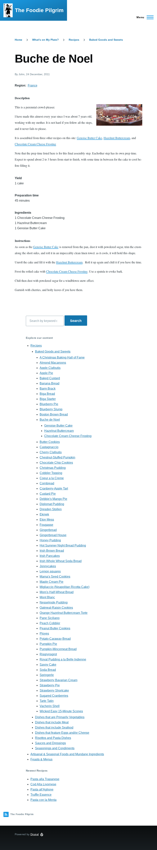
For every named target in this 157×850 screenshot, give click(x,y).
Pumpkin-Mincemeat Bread (58, 649)
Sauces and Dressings (50, 743)
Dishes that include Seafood (54, 727)
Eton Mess (47, 519)
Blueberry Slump (51, 409)
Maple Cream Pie (51, 581)
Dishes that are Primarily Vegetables (59, 717)
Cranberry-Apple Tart (54, 488)
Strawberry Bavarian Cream (58, 680)
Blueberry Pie (49, 404)
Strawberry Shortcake (54, 690)
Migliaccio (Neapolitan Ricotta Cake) (64, 587)
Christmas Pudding (53, 467)
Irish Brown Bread (52, 550)
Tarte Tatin (47, 700)
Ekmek (44, 514)
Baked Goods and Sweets (106, 39)
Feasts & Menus (41, 759)
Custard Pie (48, 493)
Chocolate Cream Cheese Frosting (35, 144)
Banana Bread (49, 383)
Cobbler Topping (51, 473)
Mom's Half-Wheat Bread (57, 592)
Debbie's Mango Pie (53, 498)
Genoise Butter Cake (89, 138)
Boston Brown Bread (54, 414)
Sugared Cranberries (54, 695)
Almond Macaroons (53, 362)
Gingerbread (48, 530)
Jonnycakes (48, 566)
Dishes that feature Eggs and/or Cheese (62, 732)
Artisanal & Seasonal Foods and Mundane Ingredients (67, 754)
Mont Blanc (47, 597)
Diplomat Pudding (52, 504)
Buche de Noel (50, 419)
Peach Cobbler (50, 623)
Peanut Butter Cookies (55, 628)
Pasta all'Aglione (41, 789)
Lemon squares (50, 571)
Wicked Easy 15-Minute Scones (61, 711)
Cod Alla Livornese (43, 784)
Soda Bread (48, 669)
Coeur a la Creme (52, 478)
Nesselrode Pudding (54, 602)
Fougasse (46, 524)
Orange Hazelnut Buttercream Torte (63, 612)
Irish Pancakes (50, 555)
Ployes (44, 633)
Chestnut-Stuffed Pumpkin (57, 457)
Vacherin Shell (50, 706)
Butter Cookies (50, 442)
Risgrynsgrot (48, 654)
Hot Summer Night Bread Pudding (63, 545)
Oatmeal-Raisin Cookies (56, 607)
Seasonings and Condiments (54, 748)
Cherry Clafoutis (51, 452)
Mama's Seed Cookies (55, 576)
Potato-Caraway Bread (55, 638)
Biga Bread (47, 393)
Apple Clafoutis (50, 367)
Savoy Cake (48, 664)
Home (18, 39)
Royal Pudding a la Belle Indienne (63, 659)
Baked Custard (50, 378)
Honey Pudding (50, 540)
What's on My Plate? (45, 39)
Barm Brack (48, 388)
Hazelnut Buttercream (117, 138)
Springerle (47, 675)
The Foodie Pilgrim (39, 10)
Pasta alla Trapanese (44, 779)
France (32, 85)
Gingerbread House (53, 535)
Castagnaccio (49, 447)
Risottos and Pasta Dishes (53, 738)
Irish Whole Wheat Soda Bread (61, 561)
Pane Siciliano (50, 618)
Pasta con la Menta (43, 799)
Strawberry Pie (50, 685)
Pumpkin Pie (48, 644)
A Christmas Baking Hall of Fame (62, 357)
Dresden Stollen (51, 509)
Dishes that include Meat (52, 722)
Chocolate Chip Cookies (56, 462)
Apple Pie (46, 373)
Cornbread (47, 483)
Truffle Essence (41, 794)
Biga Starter (48, 399)
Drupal (34, 834)
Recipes (74, 39)
